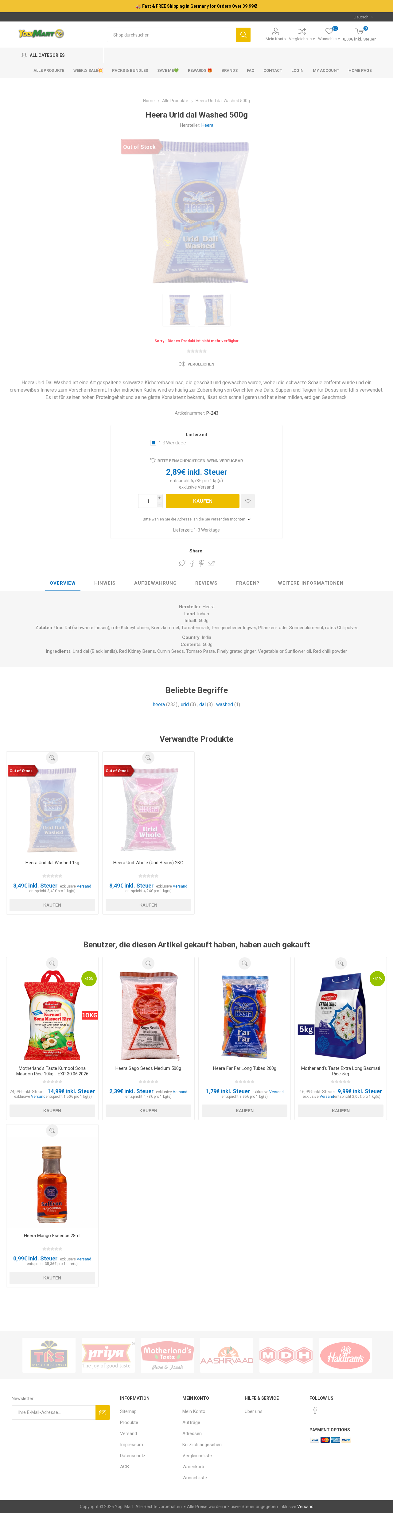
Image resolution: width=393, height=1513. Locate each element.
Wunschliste (194, 1477)
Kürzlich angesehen (202, 1444)
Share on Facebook (192, 563)
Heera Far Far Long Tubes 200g (244, 1068)
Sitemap (128, 1411)
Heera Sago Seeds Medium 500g (148, 1068)
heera (159, 704)
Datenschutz (133, 1455)
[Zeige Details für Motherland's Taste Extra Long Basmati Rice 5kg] (341, 1015)
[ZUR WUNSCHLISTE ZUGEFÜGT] (248, 501)
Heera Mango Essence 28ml (52, 1235)
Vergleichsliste (302, 39)
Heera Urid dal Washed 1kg (52, 862)
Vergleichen (201, 364)
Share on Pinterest (201, 563)
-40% (89, 978)
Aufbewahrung (155, 583)
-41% (377, 978)
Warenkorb (193, 1466)
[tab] (62, 583)
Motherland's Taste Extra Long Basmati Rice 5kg (340, 1071)
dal (202, 704)
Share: (196, 551)
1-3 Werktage (172, 443)
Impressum (131, 1444)
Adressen (192, 1433)
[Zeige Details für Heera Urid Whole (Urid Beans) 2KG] (148, 810)
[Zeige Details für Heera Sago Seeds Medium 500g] (148, 1015)
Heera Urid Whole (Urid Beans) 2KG (148, 862)
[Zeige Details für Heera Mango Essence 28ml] (52, 1183)
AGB (124, 1466)
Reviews (206, 583)
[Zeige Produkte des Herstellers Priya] (108, 1355)
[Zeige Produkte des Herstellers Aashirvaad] (226, 1355)
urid (185, 704)
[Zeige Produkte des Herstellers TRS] (49, 1355)
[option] (178, 310)
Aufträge (191, 1422)
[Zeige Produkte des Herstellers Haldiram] (345, 1355)
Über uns (254, 1411)
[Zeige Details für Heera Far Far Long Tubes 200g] (244, 1015)
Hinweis (105, 583)
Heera (207, 125)
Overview (63, 583)
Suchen (243, 35)
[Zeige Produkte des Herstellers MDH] (286, 1355)
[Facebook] (315, 1410)
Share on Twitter (182, 563)
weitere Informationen (311, 583)
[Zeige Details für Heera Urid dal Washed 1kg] (52, 810)
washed (224, 704)
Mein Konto (276, 39)
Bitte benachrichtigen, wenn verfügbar (200, 461)
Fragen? (247, 583)
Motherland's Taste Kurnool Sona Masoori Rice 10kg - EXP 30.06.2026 (52, 1071)
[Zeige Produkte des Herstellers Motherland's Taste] (167, 1355)
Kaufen (202, 501)
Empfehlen (211, 563)
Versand (206, 487)
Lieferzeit (196, 434)
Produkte (129, 1422)
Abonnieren (102, 1412)
